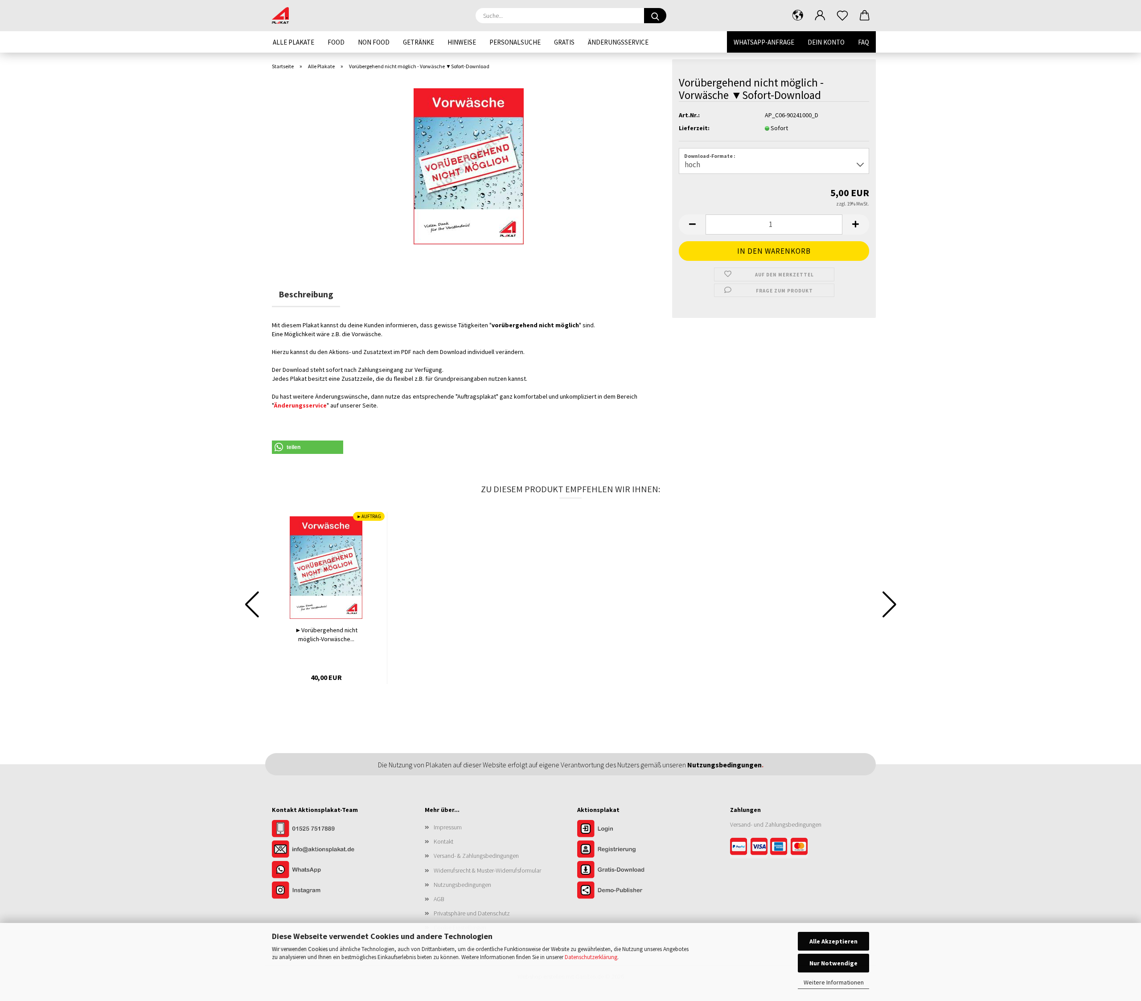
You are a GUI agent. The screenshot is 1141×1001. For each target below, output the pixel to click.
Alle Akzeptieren (833, 941)
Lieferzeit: (694, 128)
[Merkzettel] (842, 15)
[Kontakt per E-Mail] (316, 850)
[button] (798, 15)
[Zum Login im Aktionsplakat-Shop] (621, 829)
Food (336, 42)
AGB (439, 899)
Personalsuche (515, 42)
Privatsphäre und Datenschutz (472, 913)
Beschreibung (306, 294)
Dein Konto (826, 42)
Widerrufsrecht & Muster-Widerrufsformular (487, 870)
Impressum (448, 827)
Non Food (374, 42)
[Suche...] (655, 15)
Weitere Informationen (834, 982)
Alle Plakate (293, 42)
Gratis (564, 42)
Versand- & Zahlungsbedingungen (476, 856)
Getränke (418, 42)
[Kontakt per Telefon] (316, 829)
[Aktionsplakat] (284, 15)
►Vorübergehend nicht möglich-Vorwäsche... (326, 634)
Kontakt (443, 841)
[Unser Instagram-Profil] (316, 891)
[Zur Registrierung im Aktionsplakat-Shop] (621, 850)
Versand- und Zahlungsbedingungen (775, 824)
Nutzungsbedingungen (462, 885)
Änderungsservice (618, 42)
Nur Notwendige (833, 963)
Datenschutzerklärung (591, 957)
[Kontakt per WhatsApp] (316, 870)
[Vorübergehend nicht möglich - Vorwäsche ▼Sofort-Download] (469, 165)
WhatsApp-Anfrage (764, 42)
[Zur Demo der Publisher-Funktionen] (621, 891)
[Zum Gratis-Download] (621, 870)
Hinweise (461, 42)
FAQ (863, 42)
